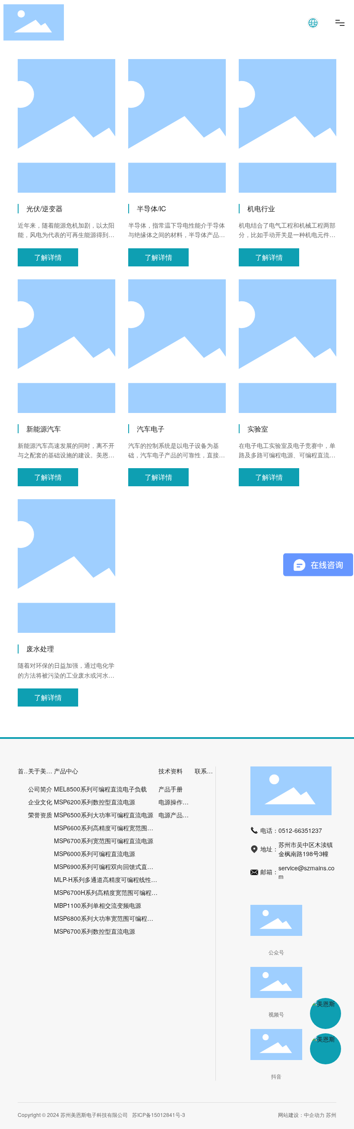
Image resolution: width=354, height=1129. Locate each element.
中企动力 (314, 1114)
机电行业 (261, 208)
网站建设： (291, 1114)
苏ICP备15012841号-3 (158, 1114)
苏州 (331, 1114)
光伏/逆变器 (44, 208)
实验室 (257, 429)
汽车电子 (150, 429)
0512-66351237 (300, 830)
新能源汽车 (43, 429)
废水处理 (40, 649)
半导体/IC (151, 208)
